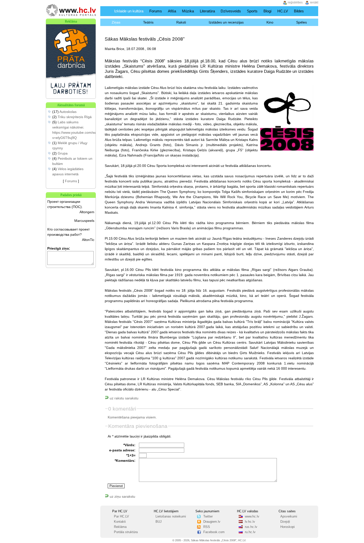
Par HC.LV (121, 516)
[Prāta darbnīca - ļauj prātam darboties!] (71, 97)
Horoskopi (287, 527)
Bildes (299, 11)
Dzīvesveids (231, 11)
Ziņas (116, 22)
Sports (252, 11)
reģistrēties (295, 2)
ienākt (314, 2)
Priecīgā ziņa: (58, 248)
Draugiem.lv (211, 521)
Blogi (267, 11)
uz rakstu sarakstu (123, 398)
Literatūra (207, 11)
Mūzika (188, 11)
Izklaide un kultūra (128, 11)
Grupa (63, 153)
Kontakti (120, 521)
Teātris (148, 22)
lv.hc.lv (250, 521)
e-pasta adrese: (122, 450)
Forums (155, 11)
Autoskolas (68, 112)
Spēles (301, 22)
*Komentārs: (125, 461)
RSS (206, 527)
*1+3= (130, 455)
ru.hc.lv (250, 532)
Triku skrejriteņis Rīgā (75, 117)
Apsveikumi (288, 516)
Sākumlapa (106, 11)
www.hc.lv (252, 516)
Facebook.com (214, 532)
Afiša (172, 11)
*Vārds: (129, 445)
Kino (269, 22)
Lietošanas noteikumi (171, 516)
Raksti (181, 22)
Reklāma (120, 527)
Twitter (208, 516)
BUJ (159, 521)
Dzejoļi (285, 521)
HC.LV (282, 11)
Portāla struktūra (126, 532)
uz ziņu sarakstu (122, 496)
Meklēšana (313, 11)
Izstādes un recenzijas (226, 22)
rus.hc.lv (251, 527)
